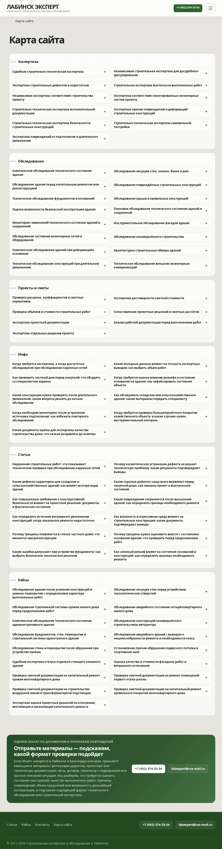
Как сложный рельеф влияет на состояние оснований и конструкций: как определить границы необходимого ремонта (155, 555)
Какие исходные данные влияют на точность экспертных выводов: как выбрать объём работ (157, 366)
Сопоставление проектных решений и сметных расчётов (156, 312)
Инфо (23, 354)
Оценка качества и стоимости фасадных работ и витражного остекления (150, 664)
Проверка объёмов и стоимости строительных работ (51, 312)
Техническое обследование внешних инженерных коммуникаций (152, 265)
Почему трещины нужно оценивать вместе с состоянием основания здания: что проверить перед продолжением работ (156, 538)
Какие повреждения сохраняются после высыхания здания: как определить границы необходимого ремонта (156, 501)
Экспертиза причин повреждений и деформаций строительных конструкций (151, 111)
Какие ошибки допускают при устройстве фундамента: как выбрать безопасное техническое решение (56, 554)
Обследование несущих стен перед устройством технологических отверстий (150, 591)
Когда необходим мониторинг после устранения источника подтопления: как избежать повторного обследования (50, 416)
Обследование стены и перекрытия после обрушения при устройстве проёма (55, 650)
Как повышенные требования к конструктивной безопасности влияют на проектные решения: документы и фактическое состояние (55, 503)
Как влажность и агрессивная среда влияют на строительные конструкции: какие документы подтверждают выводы (148, 520)
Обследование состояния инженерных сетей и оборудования (47, 238)
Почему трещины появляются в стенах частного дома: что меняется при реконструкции (56, 536)
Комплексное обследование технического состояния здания (52, 173)
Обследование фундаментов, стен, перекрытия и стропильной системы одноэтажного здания (49, 636)
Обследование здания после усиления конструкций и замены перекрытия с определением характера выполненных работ (52, 593)
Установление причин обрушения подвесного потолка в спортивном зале (156, 650)
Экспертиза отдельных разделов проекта (43, 333)
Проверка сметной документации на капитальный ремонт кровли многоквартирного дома (56, 677)
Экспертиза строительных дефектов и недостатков (50, 85)
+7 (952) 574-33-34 (187, 7)
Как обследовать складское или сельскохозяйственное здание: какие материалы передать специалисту (155, 397)
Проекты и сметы (33, 288)
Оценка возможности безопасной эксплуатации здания (54, 209)
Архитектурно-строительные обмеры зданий (147, 250)
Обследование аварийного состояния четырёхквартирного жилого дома (158, 609)
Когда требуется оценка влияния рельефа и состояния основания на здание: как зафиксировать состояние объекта (154, 381)
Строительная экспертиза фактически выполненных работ (158, 85)
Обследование (31, 161)
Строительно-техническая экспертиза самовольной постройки (152, 125)
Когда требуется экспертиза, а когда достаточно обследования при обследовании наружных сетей (49, 366)
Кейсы (23, 580)
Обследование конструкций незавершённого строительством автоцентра (147, 623)
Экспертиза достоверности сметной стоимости (149, 298)
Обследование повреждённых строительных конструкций (157, 185)
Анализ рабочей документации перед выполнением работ (157, 322)
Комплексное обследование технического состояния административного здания (52, 623)
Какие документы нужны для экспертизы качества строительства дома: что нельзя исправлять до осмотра (54, 432)
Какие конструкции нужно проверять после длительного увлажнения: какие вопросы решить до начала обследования (54, 399)
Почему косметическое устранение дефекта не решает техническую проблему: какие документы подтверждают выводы (157, 468)
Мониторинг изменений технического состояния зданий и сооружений (56, 224)
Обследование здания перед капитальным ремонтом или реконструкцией (55, 186)
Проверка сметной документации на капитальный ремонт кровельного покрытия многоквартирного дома (157, 691)
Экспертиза (28, 62)
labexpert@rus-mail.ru (188, 769)
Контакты (42, 825)
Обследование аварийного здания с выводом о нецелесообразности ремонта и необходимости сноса (154, 636)
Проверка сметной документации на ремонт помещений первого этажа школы (156, 677)
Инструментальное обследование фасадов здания (151, 223)
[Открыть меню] (210, 8)
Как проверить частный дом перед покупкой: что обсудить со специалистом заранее (56, 379)
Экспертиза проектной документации (40, 322)
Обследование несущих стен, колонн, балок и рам (151, 171)
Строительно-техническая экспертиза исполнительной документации (53, 111)
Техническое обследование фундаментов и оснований (53, 198)
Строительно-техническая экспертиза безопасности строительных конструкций (51, 125)
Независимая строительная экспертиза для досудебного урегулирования (156, 73)
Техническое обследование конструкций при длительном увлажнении (55, 265)
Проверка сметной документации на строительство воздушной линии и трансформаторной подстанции (51, 691)
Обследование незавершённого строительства (149, 237)
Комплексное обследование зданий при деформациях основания (53, 252)
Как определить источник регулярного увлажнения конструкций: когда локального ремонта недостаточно (53, 518)
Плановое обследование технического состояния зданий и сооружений (158, 211)
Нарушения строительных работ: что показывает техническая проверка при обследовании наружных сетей (56, 466)
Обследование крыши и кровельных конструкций (151, 198)
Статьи (24, 455)
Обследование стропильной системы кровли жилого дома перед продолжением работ (55, 609)
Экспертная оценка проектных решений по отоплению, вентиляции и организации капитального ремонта (54, 705)
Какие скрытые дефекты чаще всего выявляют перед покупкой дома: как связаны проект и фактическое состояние (154, 485)
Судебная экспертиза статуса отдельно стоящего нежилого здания (56, 664)
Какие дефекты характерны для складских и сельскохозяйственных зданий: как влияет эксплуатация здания (55, 485)
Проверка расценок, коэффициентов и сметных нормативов (48, 299)
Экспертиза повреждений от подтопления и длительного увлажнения (55, 139)
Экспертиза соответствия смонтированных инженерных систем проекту (156, 98)
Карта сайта (63, 825)
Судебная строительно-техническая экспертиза (48, 72)
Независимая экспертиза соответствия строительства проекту (52, 98)
